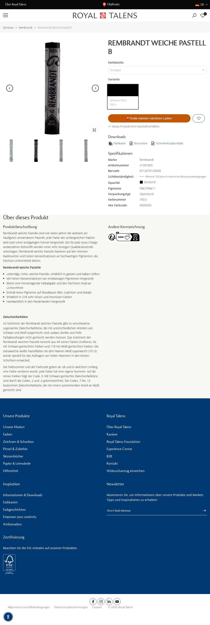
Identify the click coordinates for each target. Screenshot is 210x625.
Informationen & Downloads (22, 495)
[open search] (194, 15)
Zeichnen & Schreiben (18, 442)
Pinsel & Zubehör (15, 449)
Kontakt (112, 463)
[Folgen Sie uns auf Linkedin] (109, 601)
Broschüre (140, 143)
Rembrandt (25, 27)
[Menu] (35, 15)
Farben (7, 434)
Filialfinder (113, 4)
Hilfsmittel (10, 471)
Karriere (112, 434)
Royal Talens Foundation (123, 442)
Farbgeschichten (14, 510)
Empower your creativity (19, 517)
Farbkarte (120, 143)
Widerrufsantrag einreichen (126, 471)
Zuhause (8, 27)
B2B (109, 456)
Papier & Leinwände (17, 463)
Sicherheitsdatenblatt (169, 143)
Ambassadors (12, 524)
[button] (201, 4)
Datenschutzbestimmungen (71, 607)
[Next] (95, 88)
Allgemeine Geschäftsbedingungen (29, 607)
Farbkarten (10, 502)
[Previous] (9, 88)
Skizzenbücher (13, 456)
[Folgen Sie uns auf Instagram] (101, 601)
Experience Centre (119, 449)
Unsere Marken (14, 427)
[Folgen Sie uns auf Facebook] (93, 601)
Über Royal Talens (15, 4)
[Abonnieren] (202, 510)
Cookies (97, 607)
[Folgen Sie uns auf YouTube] (117, 601)
